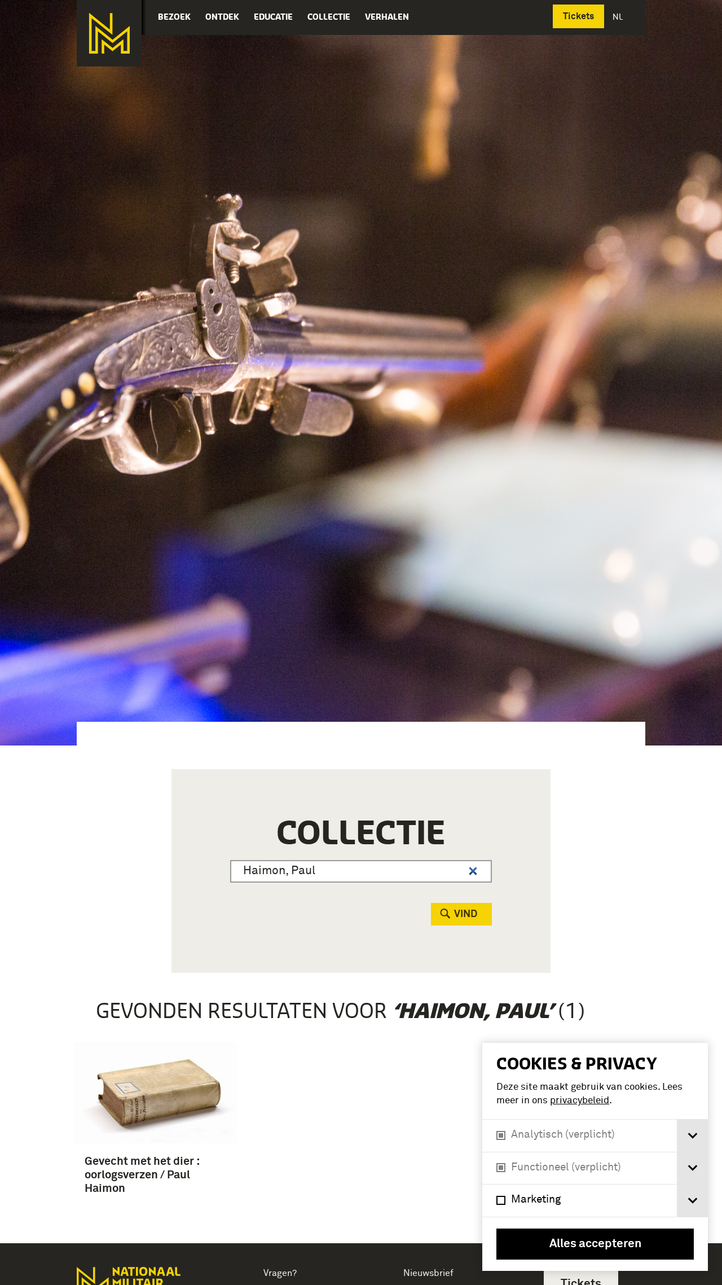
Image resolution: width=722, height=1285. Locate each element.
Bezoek (174, 16)
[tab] (692, 1136)
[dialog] (595, 1157)
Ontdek (222, 16)
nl (619, 16)
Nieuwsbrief (428, 1273)
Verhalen (387, 16)
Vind (465, 914)
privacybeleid (579, 1101)
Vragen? (280, 1273)
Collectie (328, 16)
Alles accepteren (595, 1244)
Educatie (273, 16)
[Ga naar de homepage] (109, 33)
